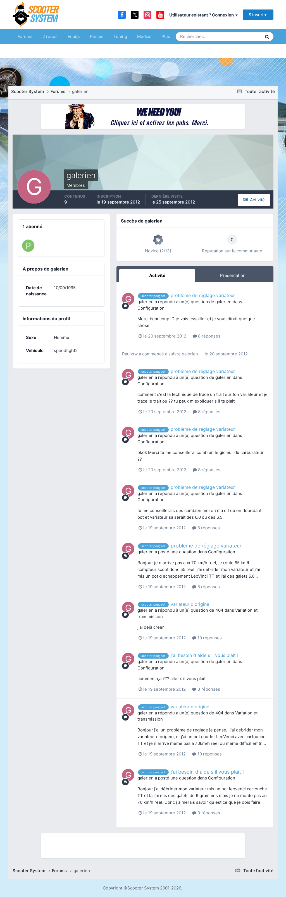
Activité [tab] (157, 275)
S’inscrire (258, 14)
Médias (144, 36)
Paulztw (130, 354)
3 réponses (208, 689)
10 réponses (209, 637)
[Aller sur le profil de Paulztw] (28, 246)
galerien (145, 301)
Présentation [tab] (233, 275)
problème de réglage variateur (203, 295)
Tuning (120, 36)
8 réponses (208, 336)
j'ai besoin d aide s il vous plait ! (204, 655)
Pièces (96, 36)
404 (219, 610)
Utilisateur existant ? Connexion (202, 15)
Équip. (74, 36)
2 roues (50, 36)
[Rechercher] (267, 36)
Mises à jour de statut (236, 36)
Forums (25, 36)
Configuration (151, 308)
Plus (165, 36)
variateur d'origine (190, 604)
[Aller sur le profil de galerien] (128, 299)
